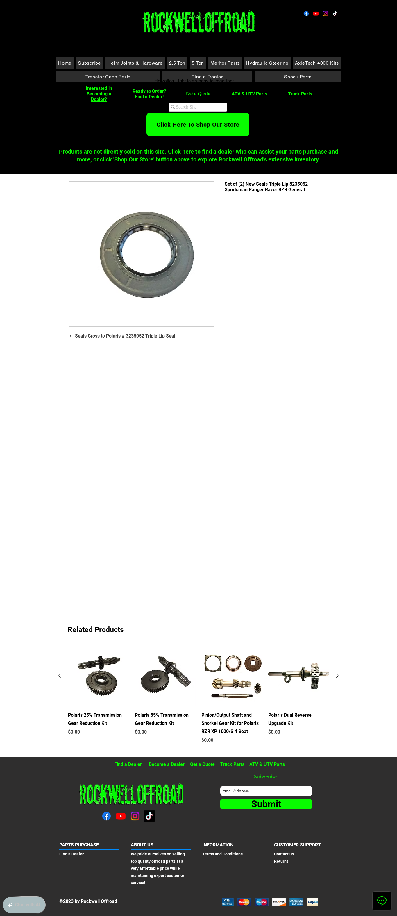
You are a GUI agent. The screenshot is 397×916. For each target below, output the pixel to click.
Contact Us (284, 854)
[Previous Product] (59, 675)
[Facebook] (306, 13)
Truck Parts (300, 94)
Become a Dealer (167, 764)
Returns (281, 861)
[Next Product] (337, 675)
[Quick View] (98, 675)
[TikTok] (335, 13)
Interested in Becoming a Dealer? (99, 94)
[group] (198, 698)
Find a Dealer (128, 764)
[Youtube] (315, 13)
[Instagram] (325, 13)
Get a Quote (202, 764)
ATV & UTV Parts (249, 94)
